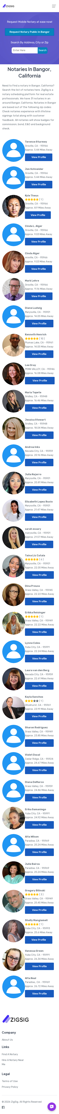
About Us (7, 1039)
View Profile (38, 157)
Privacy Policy (10, 1086)
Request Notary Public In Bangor (30, 31)
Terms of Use (10, 1081)
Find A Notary (10, 1054)
